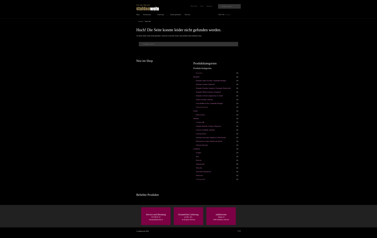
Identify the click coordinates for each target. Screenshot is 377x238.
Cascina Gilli (200, 122)
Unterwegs (160, 14)
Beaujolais (199, 73)
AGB (239, 231)
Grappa (198, 152)
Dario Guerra (200, 115)
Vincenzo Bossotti (202, 145)
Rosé (197, 156)
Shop (138, 14)
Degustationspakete (202, 107)
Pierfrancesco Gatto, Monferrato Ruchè (209, 141)
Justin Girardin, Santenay (204, 99)
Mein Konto (194, 6)
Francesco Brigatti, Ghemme (205, 130)
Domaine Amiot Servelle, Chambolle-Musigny (211, 80)
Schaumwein (200, 164)
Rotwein (198, 160)
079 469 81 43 (155, 217)
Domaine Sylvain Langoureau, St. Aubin (209, 96)
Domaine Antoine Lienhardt (205, 84)
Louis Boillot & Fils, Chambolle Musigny (209, 103)
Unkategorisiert (200, 179)
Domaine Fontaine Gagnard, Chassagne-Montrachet (213, 88)
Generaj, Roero (201, 134)
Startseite (140, 21)
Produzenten (147, 14)
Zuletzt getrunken (175, 14)
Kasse (201, 6)
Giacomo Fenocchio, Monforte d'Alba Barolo (211, 137)
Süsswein (199, 168)
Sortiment (196, 149)
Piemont (196, 118)
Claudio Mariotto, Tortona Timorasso (208, 126)
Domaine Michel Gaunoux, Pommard (208, 92)
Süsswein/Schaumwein (203, 171)
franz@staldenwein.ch (156, 219)
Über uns (187, 14)
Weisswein (199, 175)
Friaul (195, 111)
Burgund (196, 77)
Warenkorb (209, 6)
